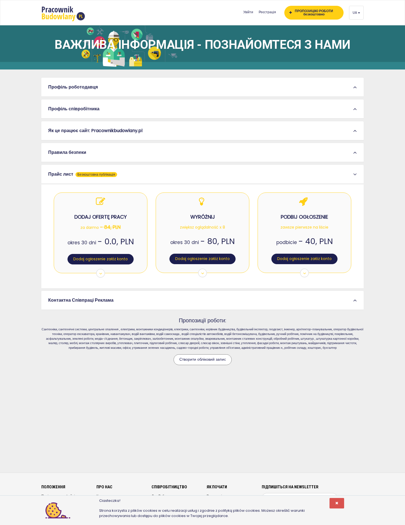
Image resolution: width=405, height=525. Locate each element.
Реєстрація (267, 12)
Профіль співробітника (73, 109)
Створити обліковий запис (202, 359)
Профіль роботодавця (73, 87)
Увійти (248, 12)
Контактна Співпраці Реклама (81, 300)
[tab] (202, 87)
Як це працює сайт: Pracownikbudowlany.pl (95, 130)
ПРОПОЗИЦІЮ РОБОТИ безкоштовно (314, 13)
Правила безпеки (67, 152)
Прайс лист (81, 174)
